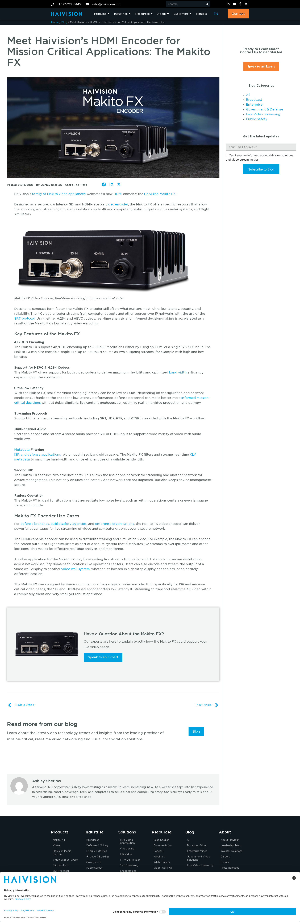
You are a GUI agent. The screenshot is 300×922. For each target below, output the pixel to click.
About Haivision (230, 840)
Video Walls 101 (162, 868)
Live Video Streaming (263, 114)
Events (225, 862)
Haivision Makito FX (160, 194)
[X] (246, 4)
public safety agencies (68, 524)
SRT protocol (24, 318)
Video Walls (127, 849)
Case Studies (161, 840)
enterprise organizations (114, 524)
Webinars (159, 857)
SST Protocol (61, 871)
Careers (225, 857)
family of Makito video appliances (58, 194)
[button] (104, 184)
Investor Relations (232, 851)
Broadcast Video (197, 845)
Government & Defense (264, 109)
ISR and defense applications (37, 454)
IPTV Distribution (130, 860)
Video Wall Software (65, 860)
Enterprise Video (197, 851)
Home (55, 22)
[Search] (207, 4)
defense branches (34, 524)
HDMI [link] (118, 194)
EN (216, 13)
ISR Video (126, 854)
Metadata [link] (22, 449)
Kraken (57, 845)
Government (93, 862)
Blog (64, 22)
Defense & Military (97, 845)
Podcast (158, 851)
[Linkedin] (228, 4)
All (248, 95)
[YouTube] (234, 4)
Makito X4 (59, 840)
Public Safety (256, 119)
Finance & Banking (97, 857)
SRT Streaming (129, 865)
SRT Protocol (61, 865)
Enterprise (254, 104)
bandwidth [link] (178, 372)
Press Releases (230, 868)
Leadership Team (231, 845)
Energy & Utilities (96, 851)
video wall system (75, 569)
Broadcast (254, 99)
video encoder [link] (117, 204)
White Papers (161, 862)
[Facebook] (240, 4)
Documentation (162, 845)
